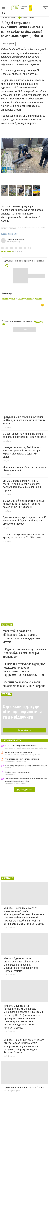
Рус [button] (45, 8)
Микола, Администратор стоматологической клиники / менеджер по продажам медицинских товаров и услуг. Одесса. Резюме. (21, 965)
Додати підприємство (24, 790)
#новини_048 (13, 234)
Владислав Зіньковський (15, 240)
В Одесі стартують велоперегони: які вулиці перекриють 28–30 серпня (24, 536)
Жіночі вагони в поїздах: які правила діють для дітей (24, 469)
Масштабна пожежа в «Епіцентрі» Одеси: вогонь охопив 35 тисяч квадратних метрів (21, 636)
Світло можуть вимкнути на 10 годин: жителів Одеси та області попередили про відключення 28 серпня (22, 485)
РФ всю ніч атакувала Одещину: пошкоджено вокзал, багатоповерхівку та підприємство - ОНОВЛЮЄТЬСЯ (24, 669)
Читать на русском (8, 43)
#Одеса (4, 234)
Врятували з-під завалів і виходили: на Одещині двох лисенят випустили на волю (24, 420)
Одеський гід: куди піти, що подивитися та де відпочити (22, 712)
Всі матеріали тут (24, 730)
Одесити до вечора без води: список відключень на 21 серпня (24, 684)
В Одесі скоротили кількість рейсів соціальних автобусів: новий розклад (24, 435)
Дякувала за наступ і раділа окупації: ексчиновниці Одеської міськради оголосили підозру (24, 520)
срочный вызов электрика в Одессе (24, 1087)
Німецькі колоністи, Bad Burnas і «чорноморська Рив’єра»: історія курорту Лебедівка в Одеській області (22, 452)
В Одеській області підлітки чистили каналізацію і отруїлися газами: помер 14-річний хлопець (24, 504)
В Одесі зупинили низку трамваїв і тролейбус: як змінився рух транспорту (24, 652)
